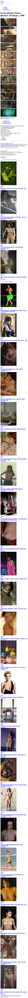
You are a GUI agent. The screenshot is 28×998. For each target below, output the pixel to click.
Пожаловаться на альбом (6, 134)
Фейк (3, 137)
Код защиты (13, 154)
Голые (13, 127)
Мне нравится (4, 117)
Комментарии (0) (7, 123)
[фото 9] (9, 91)
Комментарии (15, 144)
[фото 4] (9, 50)
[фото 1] (9, 25)
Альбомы (5, 8)
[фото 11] (9, 108)
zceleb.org (9, 995)
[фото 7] (9, 75)
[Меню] (1, 5)
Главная (5, 7)
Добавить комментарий (6, 144)
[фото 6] (9, 67)
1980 (7, 127)
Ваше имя (3, 147)
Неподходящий (5, 135)
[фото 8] (9, 83)
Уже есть (4, 138)
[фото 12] (9, 116)
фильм (4, 127)
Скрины (10, 127)
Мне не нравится (11, 117)
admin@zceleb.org (16, 995)
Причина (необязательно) (6, 143)
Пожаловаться (6, 122)
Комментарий (4, 151)
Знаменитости (6, 9)
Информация (6, 121)
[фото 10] (9, 99)
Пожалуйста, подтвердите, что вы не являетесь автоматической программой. (11, 153)
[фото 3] (9, 42)
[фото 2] (9, 34)
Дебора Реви (10, 128)
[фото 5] (9, 58)
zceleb (2, 1)
